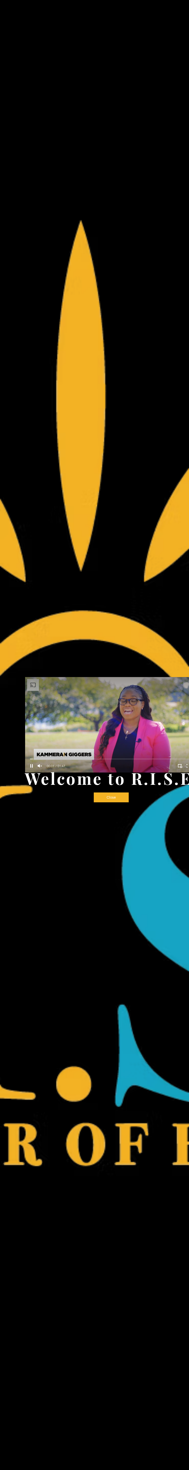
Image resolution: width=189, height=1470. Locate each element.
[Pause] (31, 766)
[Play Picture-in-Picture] (180, 766)
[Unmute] (40, 766)
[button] (111, 797)
